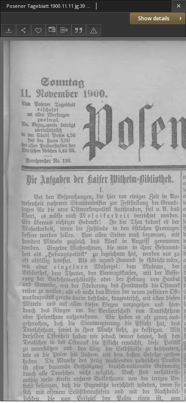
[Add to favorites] (38, 30)
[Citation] (78, 30)
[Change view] (51, 30)
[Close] (179, 6)
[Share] (23, 30)
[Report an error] (93, 30)
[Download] (8, 30)
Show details (154, 18)
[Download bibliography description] (64, 30)
